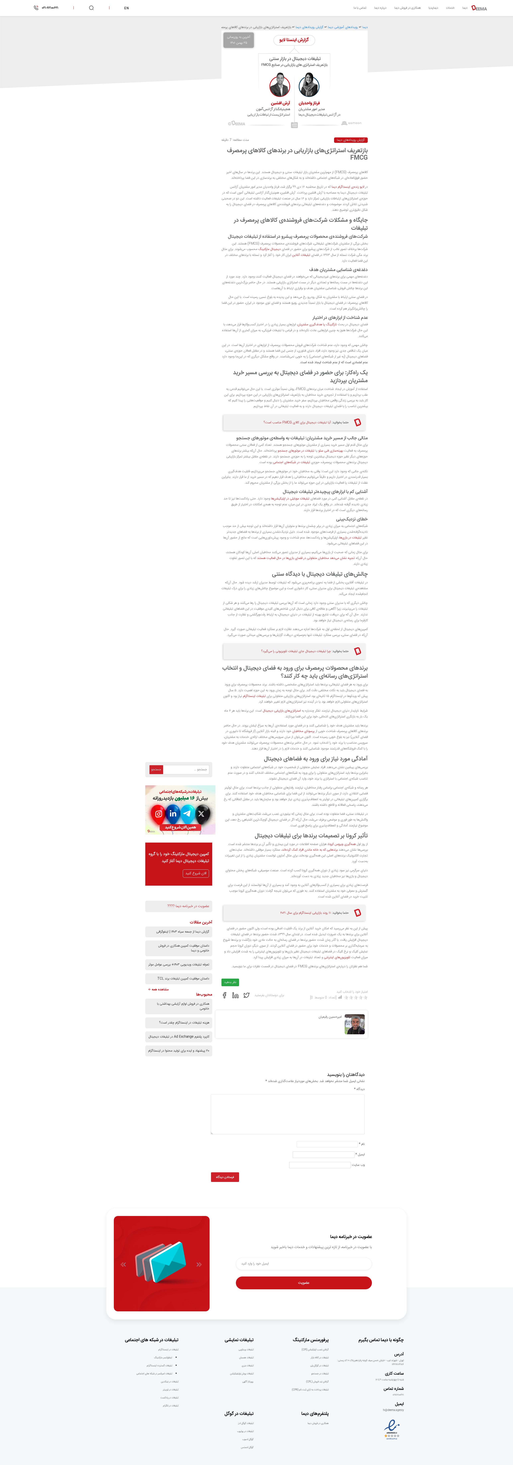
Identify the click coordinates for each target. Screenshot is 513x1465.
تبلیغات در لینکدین (169, 1382)
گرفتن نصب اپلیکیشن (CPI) (315, 1350)
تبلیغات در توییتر (170, 1390)
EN (126, 8)
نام (362, 1144)
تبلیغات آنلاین (301, 255)
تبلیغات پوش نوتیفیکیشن (241, 1374)
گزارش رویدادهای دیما (351, 140)
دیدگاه (359, 1089)
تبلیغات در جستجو (320, 1374)
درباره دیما (380, 7)
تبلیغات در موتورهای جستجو (296, 451)
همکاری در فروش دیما (407, 7)
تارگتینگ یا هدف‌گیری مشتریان (317, 324)
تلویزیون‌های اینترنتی (337, 957)
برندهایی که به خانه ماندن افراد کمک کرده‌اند (310, 850)
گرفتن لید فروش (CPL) (317, 1382)
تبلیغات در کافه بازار (320, 1358)
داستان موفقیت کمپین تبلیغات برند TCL (183, 978)
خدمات (450, 7)
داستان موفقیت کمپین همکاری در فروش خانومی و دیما (183, 948)
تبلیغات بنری (247, 1366)
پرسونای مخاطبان (303, 731)
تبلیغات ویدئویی (245, 1350)
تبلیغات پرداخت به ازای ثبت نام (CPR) (310, 1390)
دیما (465, 7)
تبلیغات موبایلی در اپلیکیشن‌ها (290, 498)
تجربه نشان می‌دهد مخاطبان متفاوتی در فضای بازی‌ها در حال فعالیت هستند (306, 558)
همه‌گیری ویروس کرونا (342, 844)
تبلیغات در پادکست (169, 1398)
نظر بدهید (230, 982)
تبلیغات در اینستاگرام (168, 1350)
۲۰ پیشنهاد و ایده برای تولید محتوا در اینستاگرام (178, 1051)
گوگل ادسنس (247, 1447)
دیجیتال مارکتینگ (269, 249)
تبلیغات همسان (246, 1358)
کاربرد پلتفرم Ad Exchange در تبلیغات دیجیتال (178, 1037)
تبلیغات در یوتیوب (245, 1431)
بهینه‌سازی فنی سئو (330, 451)
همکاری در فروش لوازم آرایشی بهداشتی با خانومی (183, 1006)
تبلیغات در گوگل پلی (319, 1366)
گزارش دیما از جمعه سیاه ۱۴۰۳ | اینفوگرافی (182, 932)
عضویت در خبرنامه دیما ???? (188, 906)
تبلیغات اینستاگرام (254, 696)
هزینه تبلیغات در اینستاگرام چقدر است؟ (184, 1022)
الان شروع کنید (195, 873)
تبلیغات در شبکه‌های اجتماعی (291, 462)
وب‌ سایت (358, 1165)
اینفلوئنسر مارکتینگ (163, 1358)
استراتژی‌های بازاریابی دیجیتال (282, 711)
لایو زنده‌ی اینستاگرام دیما (348, 187)
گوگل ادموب (247, 1439)
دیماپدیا (433, 7)
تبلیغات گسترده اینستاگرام (159, 1366)
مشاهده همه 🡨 (158, 989)
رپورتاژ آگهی (247, 1382)
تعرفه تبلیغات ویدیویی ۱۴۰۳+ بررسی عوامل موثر (178, 964)
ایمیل (360, 1154)
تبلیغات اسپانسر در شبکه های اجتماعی (154, 1374)
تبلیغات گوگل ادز (245, 1423)
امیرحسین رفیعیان (330, 1017)
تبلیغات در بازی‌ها (350, 537)
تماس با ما (360, 7)
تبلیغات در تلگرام (170, 1406)
